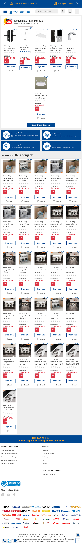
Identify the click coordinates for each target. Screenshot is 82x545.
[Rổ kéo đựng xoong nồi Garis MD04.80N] (25, 166)
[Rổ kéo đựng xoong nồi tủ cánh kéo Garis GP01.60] (9, 396)
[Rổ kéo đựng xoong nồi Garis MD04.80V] (9, 212)
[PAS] (26, 527)
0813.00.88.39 (56, 440)
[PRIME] (46, 523)
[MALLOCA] (76, 507)
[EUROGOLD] (46, 511)
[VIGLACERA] (36, 507)
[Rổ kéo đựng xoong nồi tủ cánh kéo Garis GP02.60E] (25, 350)
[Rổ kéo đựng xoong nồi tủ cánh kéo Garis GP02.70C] (40, 304)
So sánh (11, 71)
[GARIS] (36, 511)
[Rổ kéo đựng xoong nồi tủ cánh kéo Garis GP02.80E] (72, 212)
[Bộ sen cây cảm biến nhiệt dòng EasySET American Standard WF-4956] (26, 34)
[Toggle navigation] (5, 11)
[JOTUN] (6, 523)
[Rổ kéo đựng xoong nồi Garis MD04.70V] (25, 212)
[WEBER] (6, 527)
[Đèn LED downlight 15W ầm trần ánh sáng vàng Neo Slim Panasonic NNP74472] (41, 83)
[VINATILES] (66, 519)
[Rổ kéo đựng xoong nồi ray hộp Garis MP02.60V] (40, 212)
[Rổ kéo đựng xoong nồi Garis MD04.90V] (56, 166)
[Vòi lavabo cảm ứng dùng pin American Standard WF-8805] (72, 35)
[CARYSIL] (16, 519)
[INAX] (6, 507)
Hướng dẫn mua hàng (8, 457)
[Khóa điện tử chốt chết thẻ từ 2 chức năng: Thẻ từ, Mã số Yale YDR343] (56, 35)
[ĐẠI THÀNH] (16, 515)
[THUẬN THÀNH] (66, 523)
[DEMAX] (36, 523)
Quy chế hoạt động (48, 453)
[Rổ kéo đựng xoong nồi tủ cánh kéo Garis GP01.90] (40, 350)
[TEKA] (6, 511)
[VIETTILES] (26, 519)
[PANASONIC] (66, 511)
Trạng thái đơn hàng (7, 450)
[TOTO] (16, 507)
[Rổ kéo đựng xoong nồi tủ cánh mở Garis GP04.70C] (25, 304)
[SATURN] (66, 515)
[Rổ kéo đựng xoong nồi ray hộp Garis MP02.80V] (9, 166)
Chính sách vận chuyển (9, 460)
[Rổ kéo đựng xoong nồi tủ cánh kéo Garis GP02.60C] (9, 350)
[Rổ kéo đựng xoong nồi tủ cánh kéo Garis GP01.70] (72, 350)
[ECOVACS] (76, 523)
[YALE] (56, 515)
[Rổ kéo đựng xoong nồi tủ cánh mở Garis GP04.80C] (72, 258)
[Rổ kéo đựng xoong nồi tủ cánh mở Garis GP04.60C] (72, 304)
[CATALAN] (6, 519)
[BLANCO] (56, 511)
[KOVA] (56, 519)
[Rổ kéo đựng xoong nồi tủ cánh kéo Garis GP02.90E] (56, 212)
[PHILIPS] (76, 511)
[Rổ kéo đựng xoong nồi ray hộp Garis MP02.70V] (72, 166)
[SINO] (56, 523)
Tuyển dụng (45, 457)
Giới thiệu (45, 450)
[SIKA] (36, 519)
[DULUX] (26, 523)
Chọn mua (10, 67)
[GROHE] (56, 507)
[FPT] (46, 515)
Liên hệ (44, 463)
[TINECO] (16, 527)
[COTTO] (46, 507)
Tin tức (44, 460)
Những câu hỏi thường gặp (10, 453)
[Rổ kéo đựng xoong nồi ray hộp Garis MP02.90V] (40, 166)
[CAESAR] (26, 507)
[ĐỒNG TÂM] (36, 515)
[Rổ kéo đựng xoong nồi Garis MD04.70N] (56, 304)
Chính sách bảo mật (7, 463)
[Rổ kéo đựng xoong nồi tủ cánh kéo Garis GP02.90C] (56, 258)
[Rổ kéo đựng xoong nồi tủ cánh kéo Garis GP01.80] (56, 350)
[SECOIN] (46, 519)
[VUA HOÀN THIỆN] (76, 515)
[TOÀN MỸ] (26, 515)
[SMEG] (26, 511)
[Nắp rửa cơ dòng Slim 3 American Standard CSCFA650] (41, 35)
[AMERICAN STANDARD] (66, 507)
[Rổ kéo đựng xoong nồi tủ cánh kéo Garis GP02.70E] (40, 258)
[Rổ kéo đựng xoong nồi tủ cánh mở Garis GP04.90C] (9, 258)
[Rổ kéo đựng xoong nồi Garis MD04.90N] (25, 258)
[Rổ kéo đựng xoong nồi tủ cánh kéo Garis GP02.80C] (9, 304)
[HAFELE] (16, 511)
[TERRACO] (16, 523)
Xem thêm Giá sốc (41, 125)
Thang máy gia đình (48, 474)
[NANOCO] (6, 515)
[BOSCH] (76, 519)
